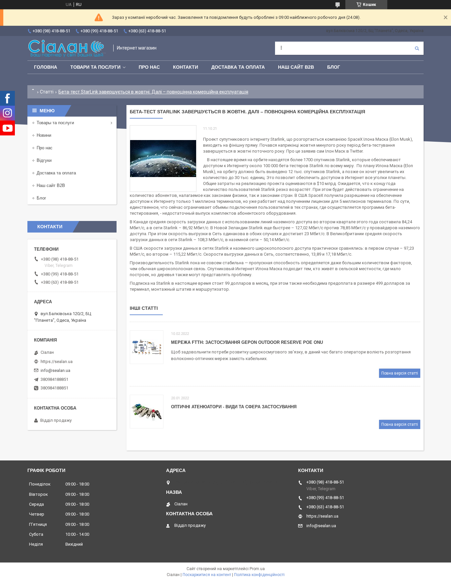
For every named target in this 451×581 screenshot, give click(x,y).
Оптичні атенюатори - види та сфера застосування (233, 406)
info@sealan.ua (55, 370)
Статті (46, 91)
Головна (45, 67)
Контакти (185, 67)
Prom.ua (257, 568)
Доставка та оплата (238, 67)
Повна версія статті (399, 373)
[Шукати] (417, 48)
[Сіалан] (67, 48)
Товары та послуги (55, 122)
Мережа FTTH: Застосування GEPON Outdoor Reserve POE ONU (247, 342)
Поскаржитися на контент (207, 574)
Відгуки (44, 160)
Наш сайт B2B (296, 67)
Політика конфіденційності (259, 574)
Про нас (149, 67)
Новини (44, 135)
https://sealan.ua (57, 361)
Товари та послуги (95, 67)
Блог (333, 67)
